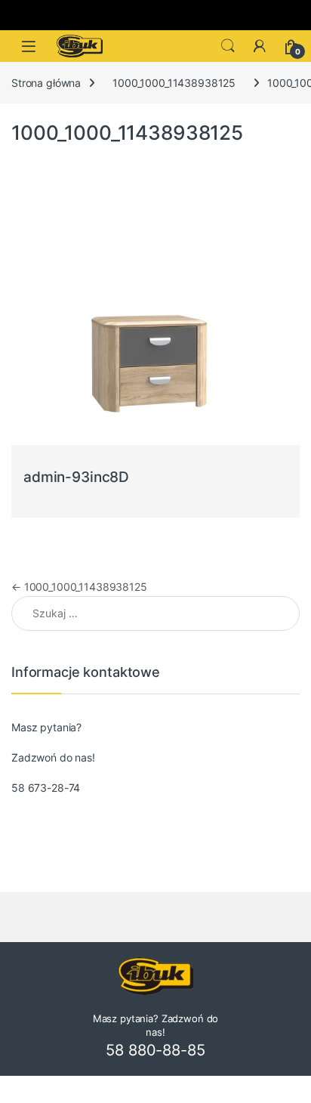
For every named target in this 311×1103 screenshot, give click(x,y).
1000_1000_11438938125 (174, 82)
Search (228, 46)
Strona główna (46, 82)
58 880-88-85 (155, 1050)
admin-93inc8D (76, 477)
